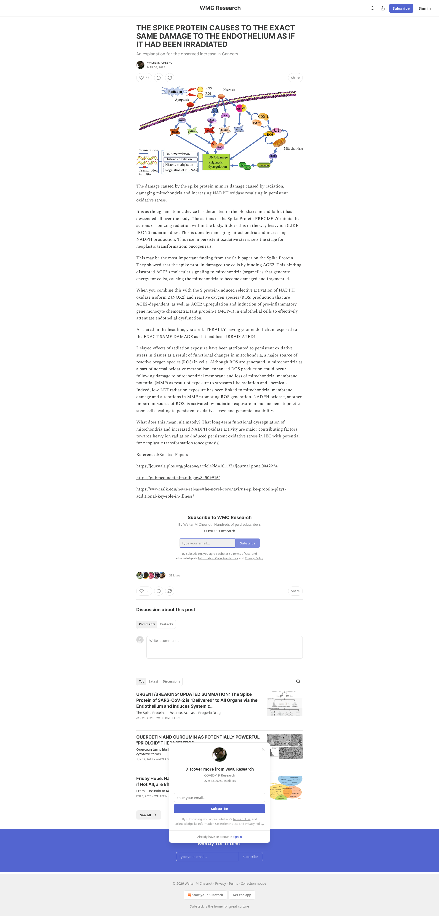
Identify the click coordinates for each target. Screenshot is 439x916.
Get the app (242, 895)
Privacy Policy (254, 824)
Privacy (220, 883)
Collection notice (253, 883)
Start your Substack (207, 895)
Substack (197, 906)
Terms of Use (241, 819)
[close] (263, 749)
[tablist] (156, 624)
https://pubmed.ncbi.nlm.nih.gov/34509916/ (178, 477)
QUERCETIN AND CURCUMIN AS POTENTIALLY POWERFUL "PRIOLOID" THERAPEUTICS (198, 740)
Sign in (425, 8)
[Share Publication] (382, 8)
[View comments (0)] (158, 77)
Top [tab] (141, 681)
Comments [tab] (147, 624)
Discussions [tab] (171, 681)
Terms (233, 883)
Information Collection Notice (218, 824)
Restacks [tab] (166, 624)
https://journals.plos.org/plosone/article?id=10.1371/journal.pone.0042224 (207, 466)
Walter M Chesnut (160, 62)
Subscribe (401, 8)
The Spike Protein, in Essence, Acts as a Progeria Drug (178, 712)
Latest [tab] (153, 681)
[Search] (372, 8)
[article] (219, 709)
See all (145, 815)
